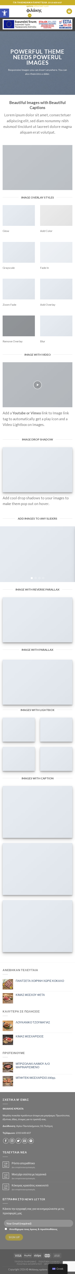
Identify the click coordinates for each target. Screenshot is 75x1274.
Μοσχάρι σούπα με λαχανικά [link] (29, 1174)
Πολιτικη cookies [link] (49, 1261)
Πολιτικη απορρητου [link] (29, 1264)
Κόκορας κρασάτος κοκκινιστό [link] (30, 1185)
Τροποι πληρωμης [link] (25, 1261)
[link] (4, 13)
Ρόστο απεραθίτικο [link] (23, 1163)
